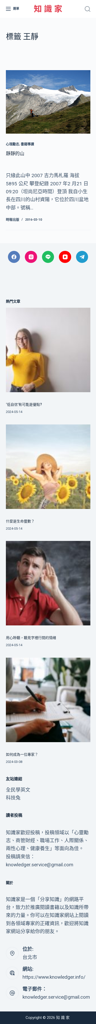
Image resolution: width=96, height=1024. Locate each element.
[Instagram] (31, 257)
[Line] (48, 257)
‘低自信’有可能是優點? (24, 404)
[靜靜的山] (48, 102)
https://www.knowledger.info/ (54, 977)
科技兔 (13, 798)
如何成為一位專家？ (22, 754)
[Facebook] (14, 257)
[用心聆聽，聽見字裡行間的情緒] (48, 583)
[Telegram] (82, 257)
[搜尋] (87, 9)
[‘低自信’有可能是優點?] (48, 350)
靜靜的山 (15, 153)
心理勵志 (12, 144)
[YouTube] (65, 257)
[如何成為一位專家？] (48, 700)
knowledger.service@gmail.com (56, 997)
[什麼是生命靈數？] (48, 466)
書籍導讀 (27, 144)
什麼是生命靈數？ (20, 521)
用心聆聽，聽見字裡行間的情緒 (31, 638)
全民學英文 (18, 790)
